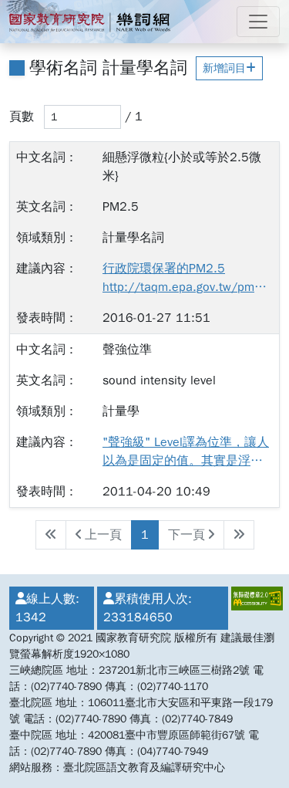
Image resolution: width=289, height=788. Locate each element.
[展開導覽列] (258, 21)
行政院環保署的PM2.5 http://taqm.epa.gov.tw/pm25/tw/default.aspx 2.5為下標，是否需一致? (186, 278)
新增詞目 (224, 68)
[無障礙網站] (254, 608)
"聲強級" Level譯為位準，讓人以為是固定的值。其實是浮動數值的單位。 (185, 452)
